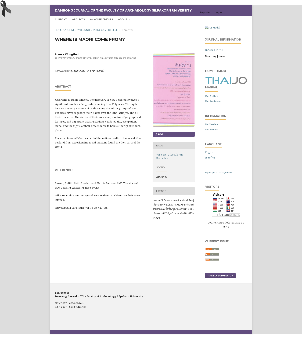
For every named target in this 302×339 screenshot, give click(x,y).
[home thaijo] (226, 83)
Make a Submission (220, 275)
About (123, 19)
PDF (160, 134)
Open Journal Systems (218, 172)
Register (205, 12)
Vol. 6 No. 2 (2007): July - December (99, 29)
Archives (78, 19)
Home (58, 29)
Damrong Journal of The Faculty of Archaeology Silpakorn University (123, 10)
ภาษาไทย (210, 157)
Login (218, 12)
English (209, 152)
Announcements (101, 19)
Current (61, 19)
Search (240, 19)
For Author (211, 96)
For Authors (211, 129)
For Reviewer (213, 101)
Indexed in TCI (214, 50)
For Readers (211, 124)
